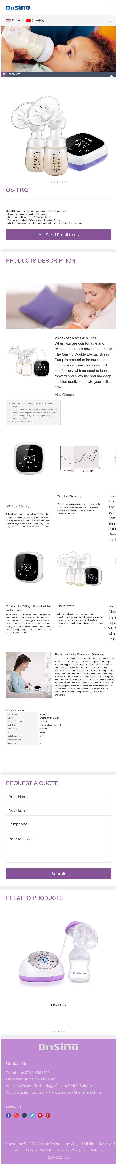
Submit (58, 873)
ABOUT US (24, 1149)
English (17, 20)
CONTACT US (58, 1157)
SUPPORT (91, 1149)
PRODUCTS (49, 1149)
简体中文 (38, 20)
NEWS (71, 1149)
